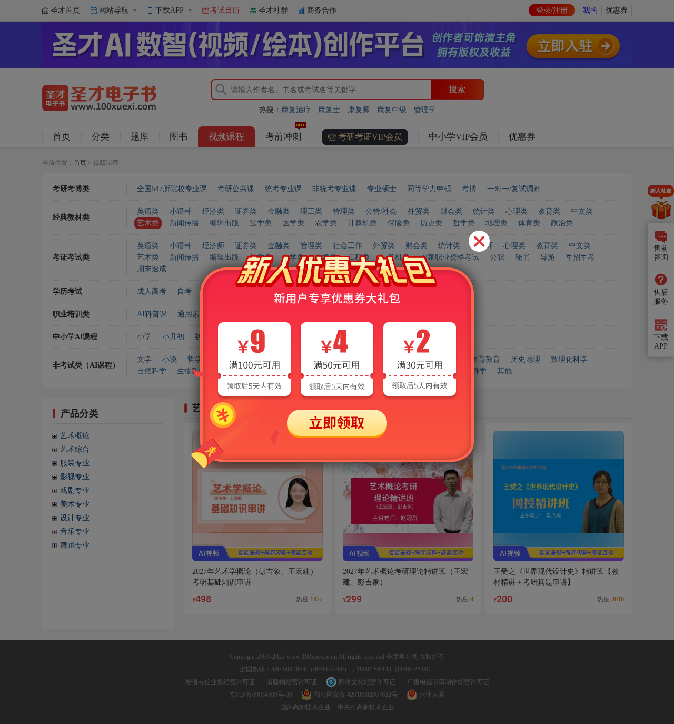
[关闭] (479, 241)
